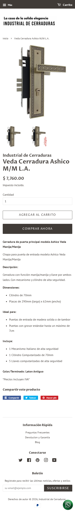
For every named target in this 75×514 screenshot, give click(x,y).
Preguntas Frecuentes (37, 432)
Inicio (5, 38)
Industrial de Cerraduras (52, 499)
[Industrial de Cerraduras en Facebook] (29, 460)
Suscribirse (58, 488)
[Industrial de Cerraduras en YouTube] (54, 460)
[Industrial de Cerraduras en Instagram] (46, 460)
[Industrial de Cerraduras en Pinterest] (37, 460)
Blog (37, 442)
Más (9, 5)
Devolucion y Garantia (37, 437)
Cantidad (8, 194)
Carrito (67, 5)
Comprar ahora (37, 229)
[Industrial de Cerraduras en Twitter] (21, 460)
